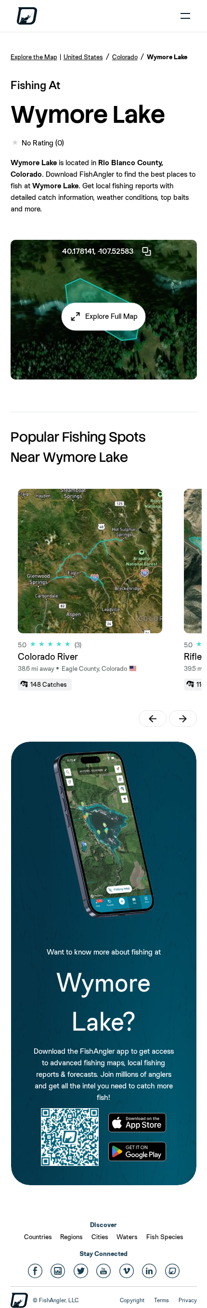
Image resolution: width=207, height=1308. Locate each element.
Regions (71, 1236)
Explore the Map (34, 56)
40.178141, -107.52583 (98, 251)
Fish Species (164, 1236)
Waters (127, 1236)
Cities (99, 1236)
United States (83, 56)
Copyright (132, 1300)
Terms (161, 1300)
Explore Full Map (111, 316)
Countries (38, 1236)
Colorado (125, 56)
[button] (104, 316)
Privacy (188, 1300)
